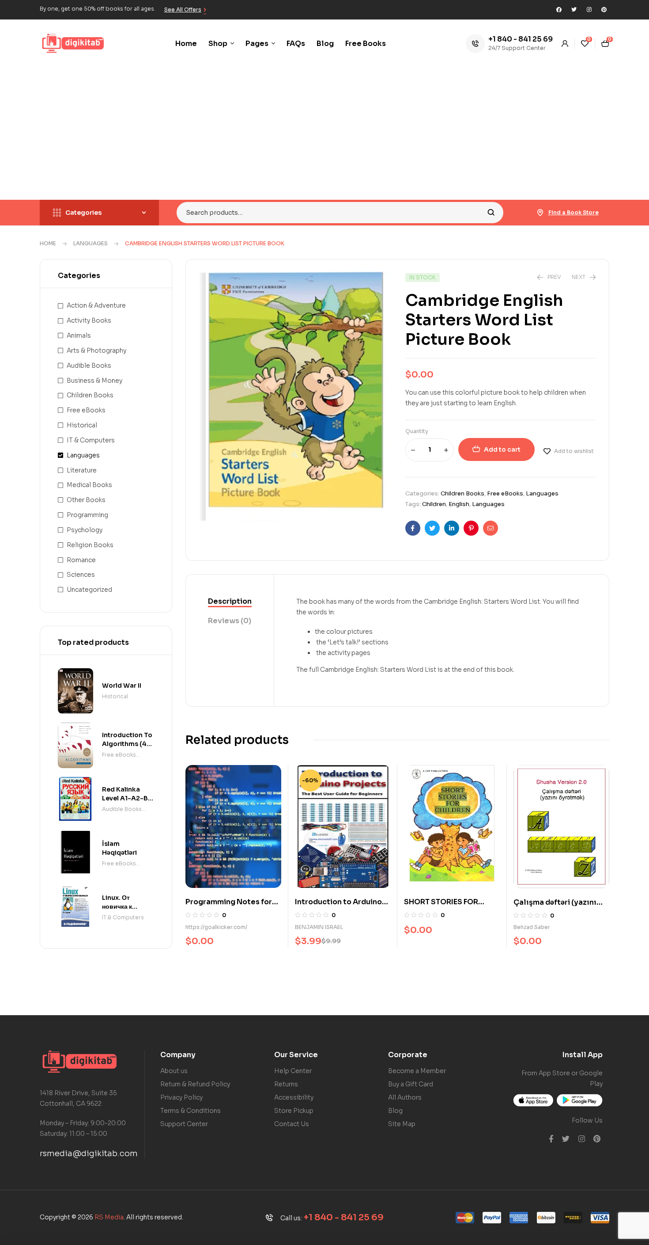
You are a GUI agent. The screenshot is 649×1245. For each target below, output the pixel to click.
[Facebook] (559, 9)
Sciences (81, 575)
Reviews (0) (229, 620)
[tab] (230, 602)
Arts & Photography (96, 350)
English (459, 504)
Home (48, 243)
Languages (90, 243)
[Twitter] (574, 9)
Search (491, 212)
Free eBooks (505, 493)
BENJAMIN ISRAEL (319, 927)
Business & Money (94, 381)
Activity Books (89, 320)
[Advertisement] (324, 133)
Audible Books (89, 365)
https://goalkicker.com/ (216, 927)
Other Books (86, 500)
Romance (81, 560)
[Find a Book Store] (540, 212)
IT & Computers (91, 440)
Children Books (462, 493)
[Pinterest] (604, 9)
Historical (82, 425)
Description (230, 601)
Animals (79, 335)
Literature (82, 470)
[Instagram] (589, 9)
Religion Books (90, 545)
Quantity (416, 431)
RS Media (109, 1217)
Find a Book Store (573, 212)
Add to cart (502, 449)
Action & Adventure (96, 305)
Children (434, 504)
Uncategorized (89, 590)
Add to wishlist (574, 451)
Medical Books (89, 485)
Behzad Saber (531, 927)
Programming (87, 515)
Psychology (84, 530)
